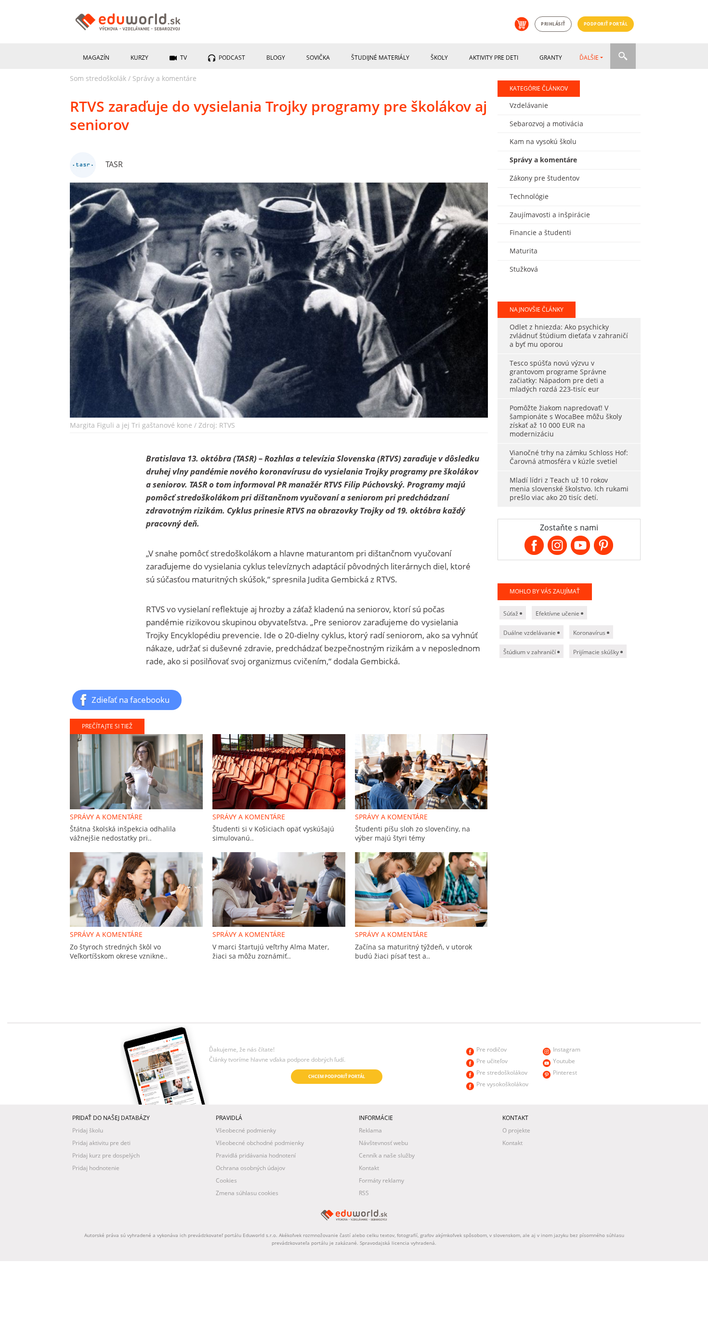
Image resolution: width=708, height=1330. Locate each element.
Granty (550, 57)
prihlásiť (553, 24)
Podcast (231, 57)
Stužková (524, 269)
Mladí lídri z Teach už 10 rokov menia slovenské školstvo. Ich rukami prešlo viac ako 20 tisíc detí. (569, 488)
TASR (114, 164)
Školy (439, 57)
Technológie (529, 196)
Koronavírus (590, 633)
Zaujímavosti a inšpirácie (550, 214)
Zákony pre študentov (544, 178)
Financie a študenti (540, 232)
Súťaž (511, 613)
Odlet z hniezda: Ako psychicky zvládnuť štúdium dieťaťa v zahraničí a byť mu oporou (569, 335)
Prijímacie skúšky (596, 652)
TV (183, 57)
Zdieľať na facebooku (131, 699)
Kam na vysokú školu (543, 141)
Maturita (524, 250)
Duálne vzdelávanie (530, 633)
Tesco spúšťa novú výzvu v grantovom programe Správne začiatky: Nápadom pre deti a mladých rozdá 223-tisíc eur (558, 376)
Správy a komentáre (164, 78)
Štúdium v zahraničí (530, 652)
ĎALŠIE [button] (589, 57)
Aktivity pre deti (493, 57)
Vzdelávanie (529, 105)
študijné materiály (380, 57)
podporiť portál (606, 24)
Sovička (318, 57)
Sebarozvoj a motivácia (546, 123)
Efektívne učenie (558, 613)
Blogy (275, 57)
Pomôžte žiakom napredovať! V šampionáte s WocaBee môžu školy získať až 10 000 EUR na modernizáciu (566, 420)
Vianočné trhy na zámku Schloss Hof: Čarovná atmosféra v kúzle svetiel (569, 457)
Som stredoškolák (98, 78)
